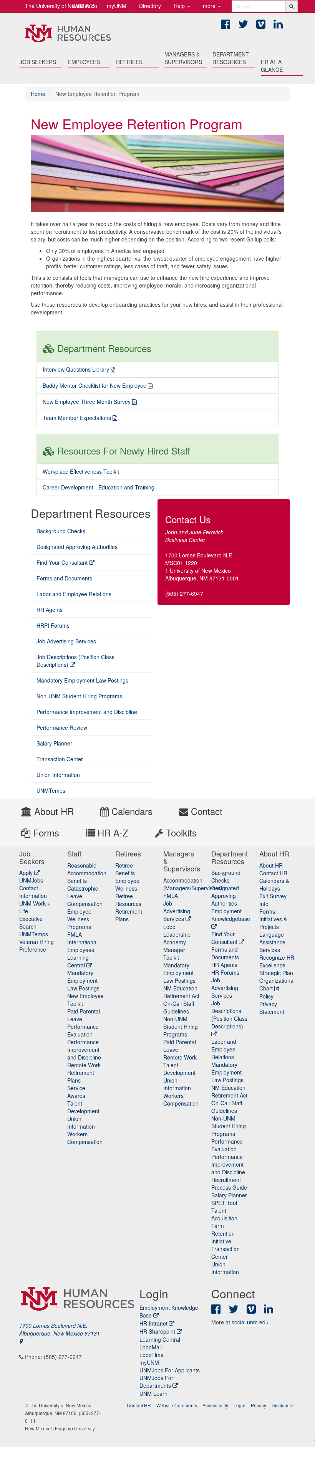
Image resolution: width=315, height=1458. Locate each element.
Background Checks (60, 531)
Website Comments (176, 1405)
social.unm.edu (250, 1322)
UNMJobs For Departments (156, 1381)
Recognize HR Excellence (276, 961)
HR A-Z (111, 832)
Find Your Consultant (62, 562)
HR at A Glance (272, 65)
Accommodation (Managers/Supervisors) (192, 884)
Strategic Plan (276, 973)
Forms (44, 832)
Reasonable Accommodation (86, 869)
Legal (239, 1405)
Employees (84, 62)
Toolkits (180, 832)
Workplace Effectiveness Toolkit (81, 471)
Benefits (77, 880)
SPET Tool (224, 1203)
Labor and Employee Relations (73, 594)
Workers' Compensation (85, 1138)
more (210, 6)
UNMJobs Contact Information (33, 887)
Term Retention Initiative (223, 1233)
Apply (26, 872)
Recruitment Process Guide (229, 1183)
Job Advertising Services (66, 641)
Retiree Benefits (125, 869)
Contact (205, 811)
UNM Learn (153, 1393)
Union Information (58, 775)
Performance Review (61, 727)
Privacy (258, 1405)
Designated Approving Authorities (77, 546)
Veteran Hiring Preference (36, 945)
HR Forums (225, 972)
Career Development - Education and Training (98, 487)
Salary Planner (54, 743)
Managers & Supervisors (183, 58)
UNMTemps (50, 790)
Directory (150, 6)
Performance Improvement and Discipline (86, 712)
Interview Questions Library (76, 369)
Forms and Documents (64, 578)
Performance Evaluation (83, 1030)
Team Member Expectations (77, 418)
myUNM (116, 6)
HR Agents (49, 609)
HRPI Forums (53, 625)
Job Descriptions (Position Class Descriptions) (75, 660)
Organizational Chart (277, 984)
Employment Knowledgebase (230, 914)
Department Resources (230, 58)
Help (180, 6)
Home (38, 94)
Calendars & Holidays (274, 884)
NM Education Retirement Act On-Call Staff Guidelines (181, 999)
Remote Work (84, 1065)
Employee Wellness (127, 884)
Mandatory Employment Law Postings (82, 680)
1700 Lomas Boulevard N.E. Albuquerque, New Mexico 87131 (59, 1329)
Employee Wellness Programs (79, 919)
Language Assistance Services (272, 942)
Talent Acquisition (224, 1214)
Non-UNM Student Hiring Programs (79, 696)
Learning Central (78, 961)
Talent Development (83, 1107)
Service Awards (76, 1091)
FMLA (74, 934)
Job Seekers (38, 62)
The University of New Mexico (61, 6)
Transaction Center (59, 759)
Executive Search (31, 922)
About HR (53, 811)
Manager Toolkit (174, 953)
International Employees (82, 946)
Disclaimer (283, 1405)
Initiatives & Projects (273, 923)
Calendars (131, 811)
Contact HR (273, 873)
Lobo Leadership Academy (177, 934)
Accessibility (215, 1405)
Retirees (129, 62)
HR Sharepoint (157, 1331)
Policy (266, 996)
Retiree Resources (128, 900)
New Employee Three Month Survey (87, 401)
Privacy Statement (271, 1007)
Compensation (85, 904)
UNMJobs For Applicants (169, 1370)
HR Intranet (153, 1323)
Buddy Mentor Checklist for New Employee (94, 385)
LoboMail (150, 1347)
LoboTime (151, 1355)
